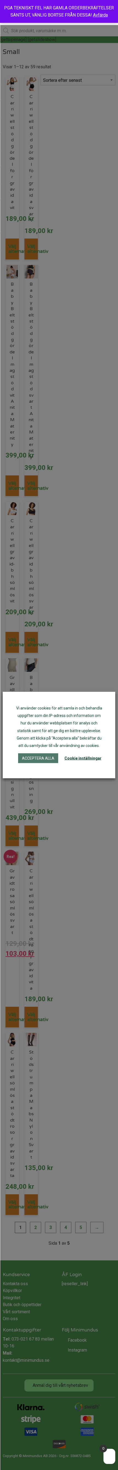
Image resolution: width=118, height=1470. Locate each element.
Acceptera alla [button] (38, 758)
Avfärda (100, 15)
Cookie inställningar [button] (83, 758)
